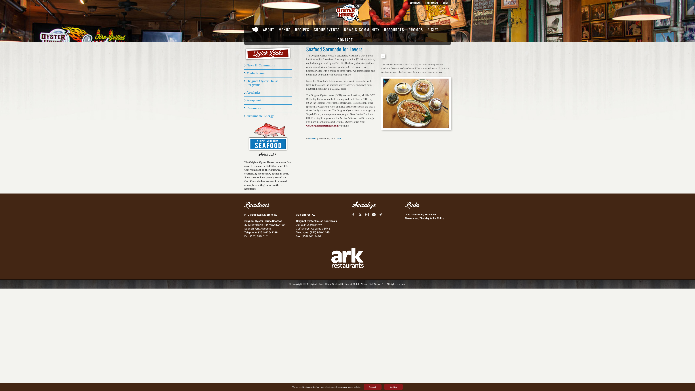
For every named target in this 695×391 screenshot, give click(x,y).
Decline (393, 387)
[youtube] (374, 214)
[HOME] (255, 30)
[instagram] (367, 214)
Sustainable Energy (260, 116)
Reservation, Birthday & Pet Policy (424, 218)
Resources (254, 108)
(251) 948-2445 (320, 232)
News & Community (261, 65)
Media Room (256, 73)
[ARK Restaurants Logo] (347, 241)
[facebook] (353, 214)
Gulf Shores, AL (305, 214)
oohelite (312, 138)
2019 (339, 138)
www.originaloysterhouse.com (322, 125)
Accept (372, 387)
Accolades (253, 92)
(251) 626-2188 (268, 232)
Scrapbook (254, 100)
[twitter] (360, 214)
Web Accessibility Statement (420, 214)
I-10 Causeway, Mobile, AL (260, 214)
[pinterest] (380, 214)
